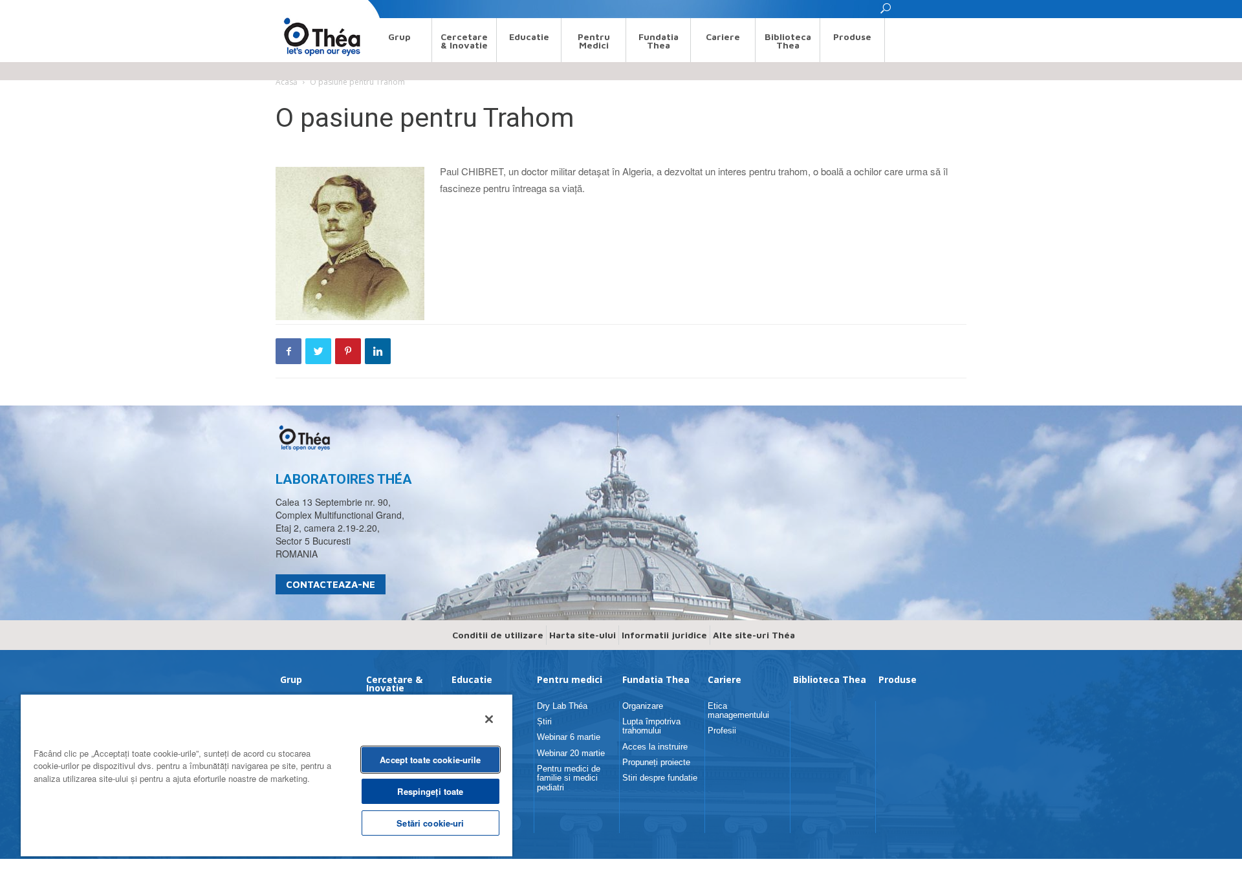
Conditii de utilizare (497, 634)
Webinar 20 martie (571, 753)
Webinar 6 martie (568, 737)
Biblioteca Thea (788, 40)
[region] (266, 774)
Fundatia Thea (658, 40)
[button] (886, 12)
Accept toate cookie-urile (430, 759)
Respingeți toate (430, 791)
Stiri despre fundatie (659, 778)
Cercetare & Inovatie (464, 40)
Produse (852, 36)
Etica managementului (738, 710)
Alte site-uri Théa (754, 634)
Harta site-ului (582, 634)
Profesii (722, 730)
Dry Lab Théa (562, 706)
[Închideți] (489, 719)
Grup (399, 36)
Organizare (642, 706)
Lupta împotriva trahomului (651, 726)
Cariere (723, 36)
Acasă (287, 81)
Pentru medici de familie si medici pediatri (568, 778)
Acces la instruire (655, 747)
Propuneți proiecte (656, 762)
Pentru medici (594, 40)
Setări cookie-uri (430, 823)
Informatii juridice (664, 634)
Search (288, 9)
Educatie (529, 36)
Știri (544, 721)
